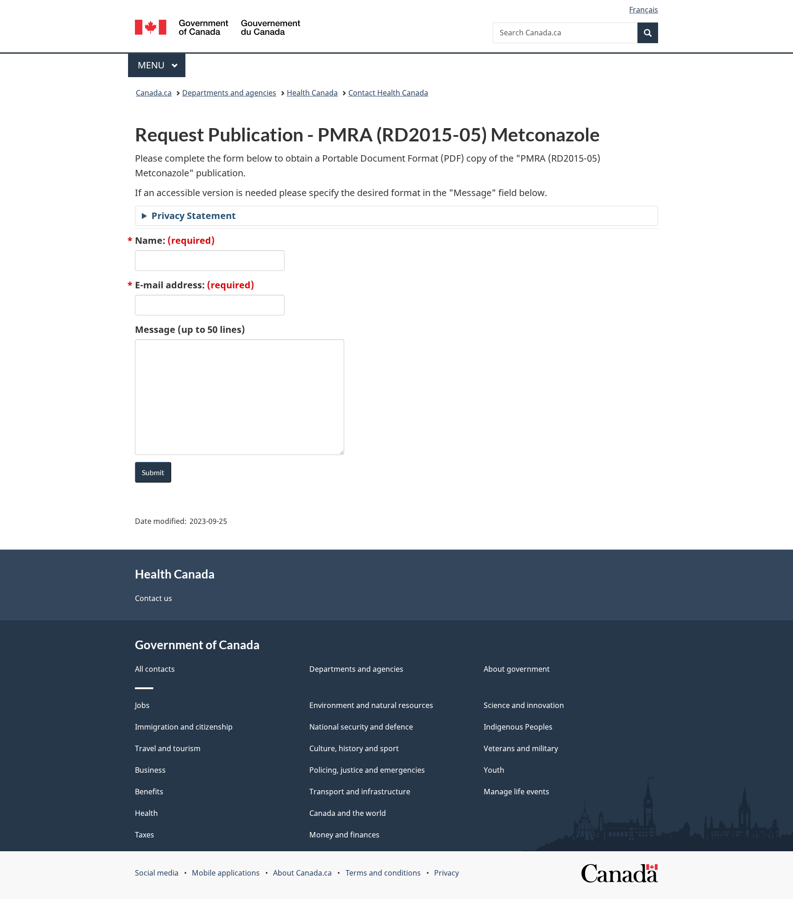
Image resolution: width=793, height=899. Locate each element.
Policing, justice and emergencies (367, 770)
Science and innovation (524, 705)
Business (150, 770)
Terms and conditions (383, 873)
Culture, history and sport (354, 748)
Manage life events (516, 792)
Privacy (446, 873)
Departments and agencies (229, 93)
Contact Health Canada (388, 93)
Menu (152, 65)
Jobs (142, 705)
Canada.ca (154, 93)
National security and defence (361, 727)
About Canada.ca (302, 873)
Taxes (144, 835)
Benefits (149, 792)
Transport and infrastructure (359, 792)
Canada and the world (347, 813)
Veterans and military (521, 748)
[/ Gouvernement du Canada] (217, 29)
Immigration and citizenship (184, 727)
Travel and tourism (168, 748)
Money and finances (344, 835)
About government (517, 669)
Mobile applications (226, 873)
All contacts (155, 669)
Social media (157, 873)
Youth (494, 770)
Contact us (153, 598)
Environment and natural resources (371, 705)
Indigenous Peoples (518, 727)
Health (146, 813)
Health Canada (312, 93)
